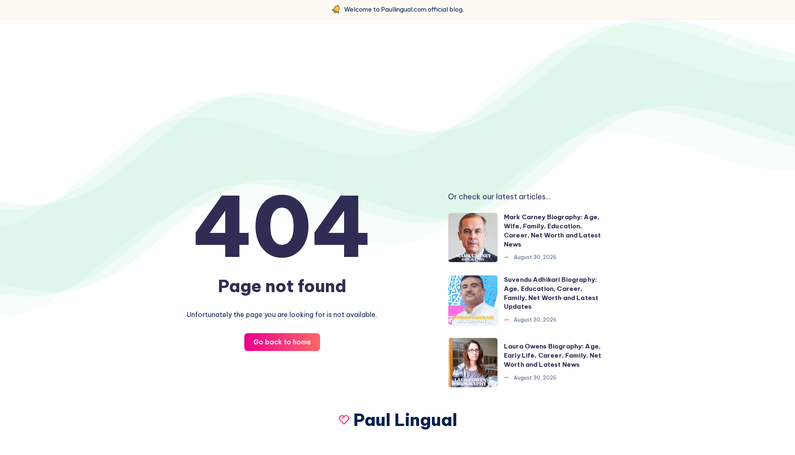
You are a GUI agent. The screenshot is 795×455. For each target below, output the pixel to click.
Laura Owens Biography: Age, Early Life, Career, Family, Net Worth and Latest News (553, 355)
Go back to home (282, 342)
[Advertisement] (397, 98)
